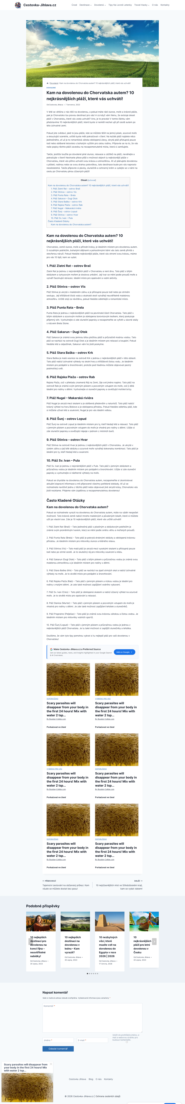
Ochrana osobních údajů (108, 1096)
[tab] (87, 973)
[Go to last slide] (30, 941)
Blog (91, 1079)
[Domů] (47, 83)
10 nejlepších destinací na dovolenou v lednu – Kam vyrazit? (73, 945)
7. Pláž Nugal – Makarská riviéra (66, 208)
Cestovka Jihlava (56, 105)
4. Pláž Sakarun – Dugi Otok (64, 198)
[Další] (154, 941)
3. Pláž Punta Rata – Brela (63, 195)
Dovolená (51, 88)
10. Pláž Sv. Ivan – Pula (62, 218)
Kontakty (165, 5)
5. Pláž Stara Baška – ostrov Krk (66, 201)
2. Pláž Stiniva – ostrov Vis (63, 192)
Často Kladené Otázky (58, 221)
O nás (155, 5)
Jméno (48, 1040)
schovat (91, 180)
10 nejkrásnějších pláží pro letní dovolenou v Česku (142, 945)
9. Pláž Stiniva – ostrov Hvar (64, 215)
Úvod (74, 5)
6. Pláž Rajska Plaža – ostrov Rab (67, 205)
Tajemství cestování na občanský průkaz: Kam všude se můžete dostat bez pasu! (66, 885)
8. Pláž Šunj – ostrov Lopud (64, 211)
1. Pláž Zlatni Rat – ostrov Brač (65, 188)
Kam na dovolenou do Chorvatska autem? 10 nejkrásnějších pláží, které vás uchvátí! (88, 185)
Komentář (49, 1006)
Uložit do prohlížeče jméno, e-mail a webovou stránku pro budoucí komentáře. (126, 1037)
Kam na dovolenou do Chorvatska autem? (71, 224)
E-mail (82, 1040)
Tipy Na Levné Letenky (120, 5)
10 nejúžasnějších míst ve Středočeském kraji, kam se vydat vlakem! (119, 885)
